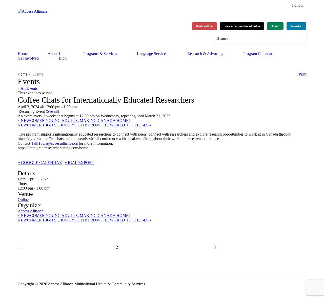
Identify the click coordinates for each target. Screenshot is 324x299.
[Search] (301, 39)
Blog (63, 58)
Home (22, 74)
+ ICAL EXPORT (79, 162)
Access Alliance (30, 211)
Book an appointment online (242, 26)
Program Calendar (257, 53)
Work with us (204, 26)
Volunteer (296, 26)
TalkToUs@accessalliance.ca (54, 143)
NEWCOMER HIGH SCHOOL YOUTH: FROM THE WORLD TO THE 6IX (84, 125)
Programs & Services (100, 53)
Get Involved (28, 58)
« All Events (27, 88)
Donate (275, 26)
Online (23, 199)
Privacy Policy (29, 265)
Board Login (56, 265)
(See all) (52, 111)
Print (302, 74)
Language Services (152, 53)
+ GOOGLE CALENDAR (40, 162)
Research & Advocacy (205, 53)
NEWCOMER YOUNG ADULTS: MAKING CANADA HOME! (74, 120)
